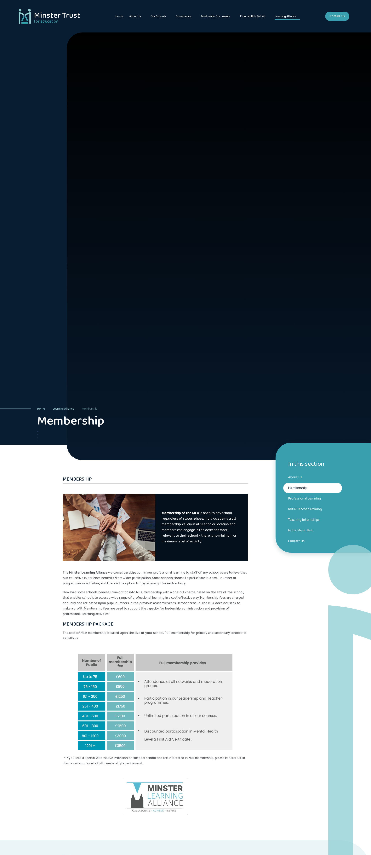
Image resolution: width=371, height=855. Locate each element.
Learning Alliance (63, 408)
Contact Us (337, 16)
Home (41, 408)
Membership (89, 408)
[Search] (316, 16)
